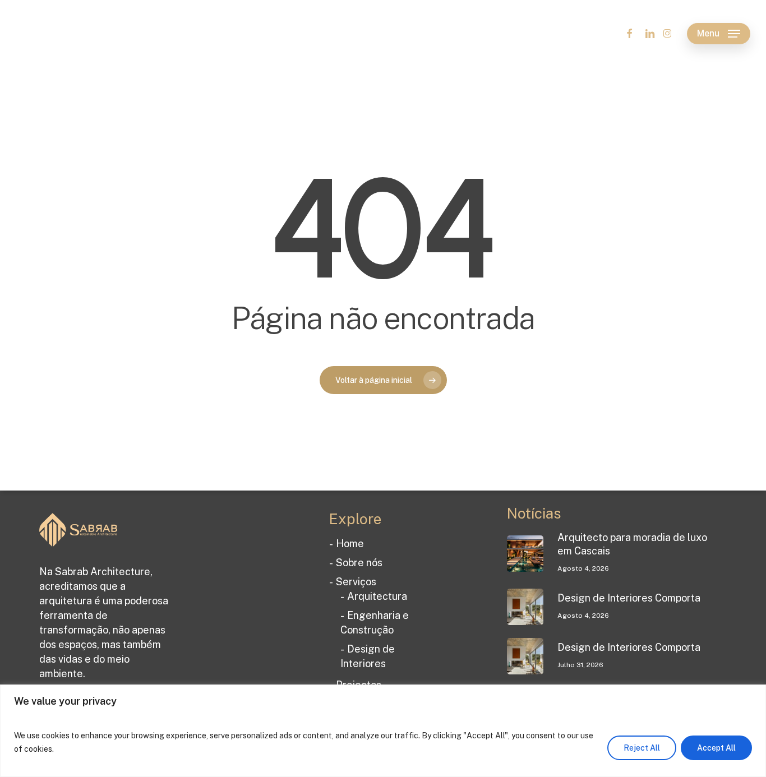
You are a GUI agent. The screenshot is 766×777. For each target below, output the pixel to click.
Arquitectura (377, 596)
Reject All (642, 747)
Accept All (716, 747)
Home (350, 543)
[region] (383, 730)
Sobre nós (359, 562)
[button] (718, 34)
